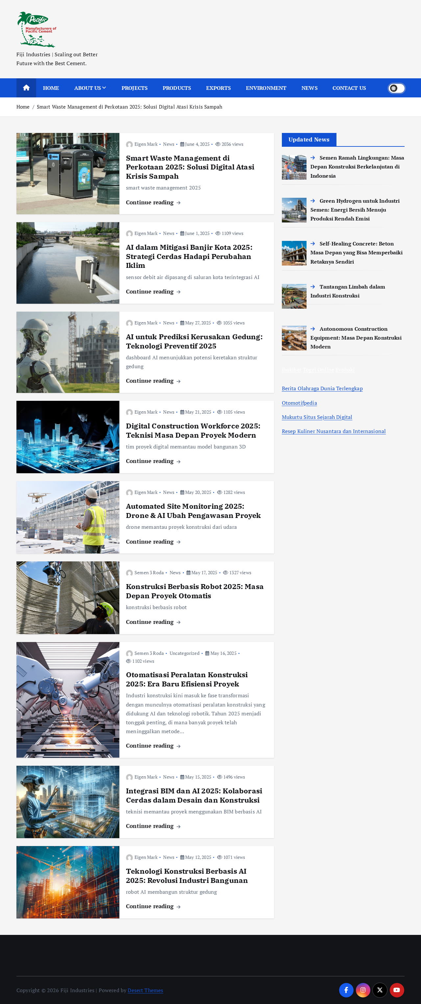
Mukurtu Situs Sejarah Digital (317, 417)
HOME (51, 87)
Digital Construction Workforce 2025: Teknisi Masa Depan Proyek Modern (193, 430)
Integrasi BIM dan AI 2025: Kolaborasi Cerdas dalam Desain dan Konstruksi (194, 795)
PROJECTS (135, 87)
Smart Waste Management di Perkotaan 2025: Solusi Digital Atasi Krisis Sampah (129, 106)
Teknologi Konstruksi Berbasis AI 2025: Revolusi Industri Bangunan (187, 875)
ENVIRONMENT (266, 87)
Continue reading (151, 202)
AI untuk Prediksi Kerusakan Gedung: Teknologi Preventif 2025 (194, 341)
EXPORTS (218, 87)
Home (23, 106)
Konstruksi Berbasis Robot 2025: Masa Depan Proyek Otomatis (195, 590)
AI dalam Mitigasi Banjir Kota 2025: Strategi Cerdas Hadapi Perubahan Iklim (189, 256)
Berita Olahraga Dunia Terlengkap (322, 388)
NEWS (310, 87)
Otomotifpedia (299, 402)
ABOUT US (87, 87)
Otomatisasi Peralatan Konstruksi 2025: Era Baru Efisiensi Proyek (187, 679)
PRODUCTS (177, 87)
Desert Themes (145, 990)
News (168, 144)
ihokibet (292, 369)
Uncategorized (185, 653)
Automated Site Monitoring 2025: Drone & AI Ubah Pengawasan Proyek (193, 510)
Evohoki (345, 369)
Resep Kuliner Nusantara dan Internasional (334, 431)
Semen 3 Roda (149, 572)
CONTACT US (349, 87)
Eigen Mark (146, 144)
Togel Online (318, 369)
